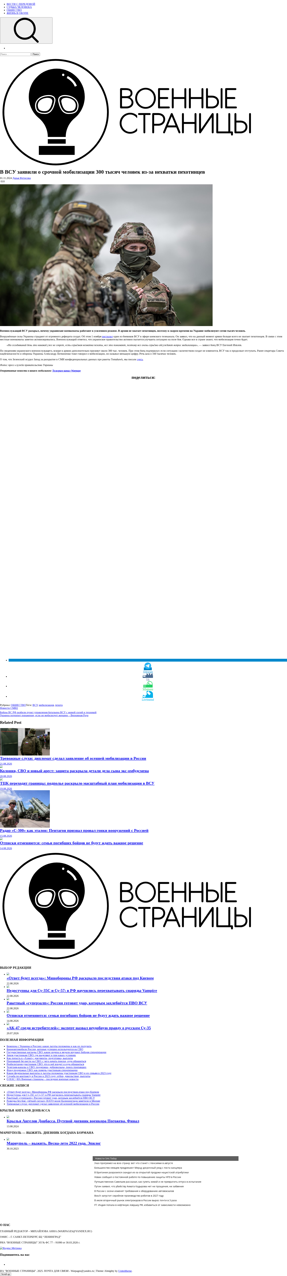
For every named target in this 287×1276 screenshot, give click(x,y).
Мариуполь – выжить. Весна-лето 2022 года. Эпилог (54, 1143)
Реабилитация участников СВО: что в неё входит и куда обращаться (45, 1064)
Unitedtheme (125, 1271)
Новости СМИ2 (9, 708)
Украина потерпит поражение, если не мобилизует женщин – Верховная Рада (44, 715)
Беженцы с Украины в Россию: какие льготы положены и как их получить (49, 1046)
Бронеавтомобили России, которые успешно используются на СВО (45, 1049)
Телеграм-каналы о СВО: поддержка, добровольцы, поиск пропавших (46, 1067)
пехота (59, 705)
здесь (140, 359)
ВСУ (35, 705)
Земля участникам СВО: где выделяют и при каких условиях (41, 1055)
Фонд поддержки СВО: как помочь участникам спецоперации (42, 1070)
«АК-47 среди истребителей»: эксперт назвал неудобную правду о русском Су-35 (79, 1028)
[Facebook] (8, 1264)
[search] (26, 30)
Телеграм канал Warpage (66, 370)
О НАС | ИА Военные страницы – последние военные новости (43, 1079)
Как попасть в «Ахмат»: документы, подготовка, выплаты (40, 1058)
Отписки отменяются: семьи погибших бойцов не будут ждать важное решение (71, 843)
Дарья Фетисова (21, 178)
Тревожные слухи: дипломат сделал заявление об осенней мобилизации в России (73, 758)
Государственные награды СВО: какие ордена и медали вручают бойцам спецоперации (56, 1052)
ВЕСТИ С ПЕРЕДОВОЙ (21, 4)
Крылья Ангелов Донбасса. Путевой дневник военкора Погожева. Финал (73, 1121)
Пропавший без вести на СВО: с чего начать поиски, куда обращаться (46, 1061)
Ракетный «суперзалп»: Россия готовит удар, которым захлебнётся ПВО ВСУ (77, 1003)
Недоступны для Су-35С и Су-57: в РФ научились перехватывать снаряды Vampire (82, 990)
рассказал (107, 336)
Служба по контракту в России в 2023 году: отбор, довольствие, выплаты (48, 1076)
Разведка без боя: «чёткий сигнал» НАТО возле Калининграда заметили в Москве (53, 1101)
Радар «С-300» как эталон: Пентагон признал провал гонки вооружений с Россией (74, 830)
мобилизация (46, 705)
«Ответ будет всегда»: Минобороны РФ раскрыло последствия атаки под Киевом (80, 978)
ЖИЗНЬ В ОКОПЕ (17, 13)
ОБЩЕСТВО (14, 10)
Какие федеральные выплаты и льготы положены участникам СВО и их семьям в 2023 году (59, 1073)
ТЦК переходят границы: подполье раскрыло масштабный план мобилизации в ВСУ (77, 783)
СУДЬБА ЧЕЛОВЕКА (19, 7)
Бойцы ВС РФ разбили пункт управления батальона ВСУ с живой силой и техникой (48, 712)
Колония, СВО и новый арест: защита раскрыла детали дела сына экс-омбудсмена (74, 771)
